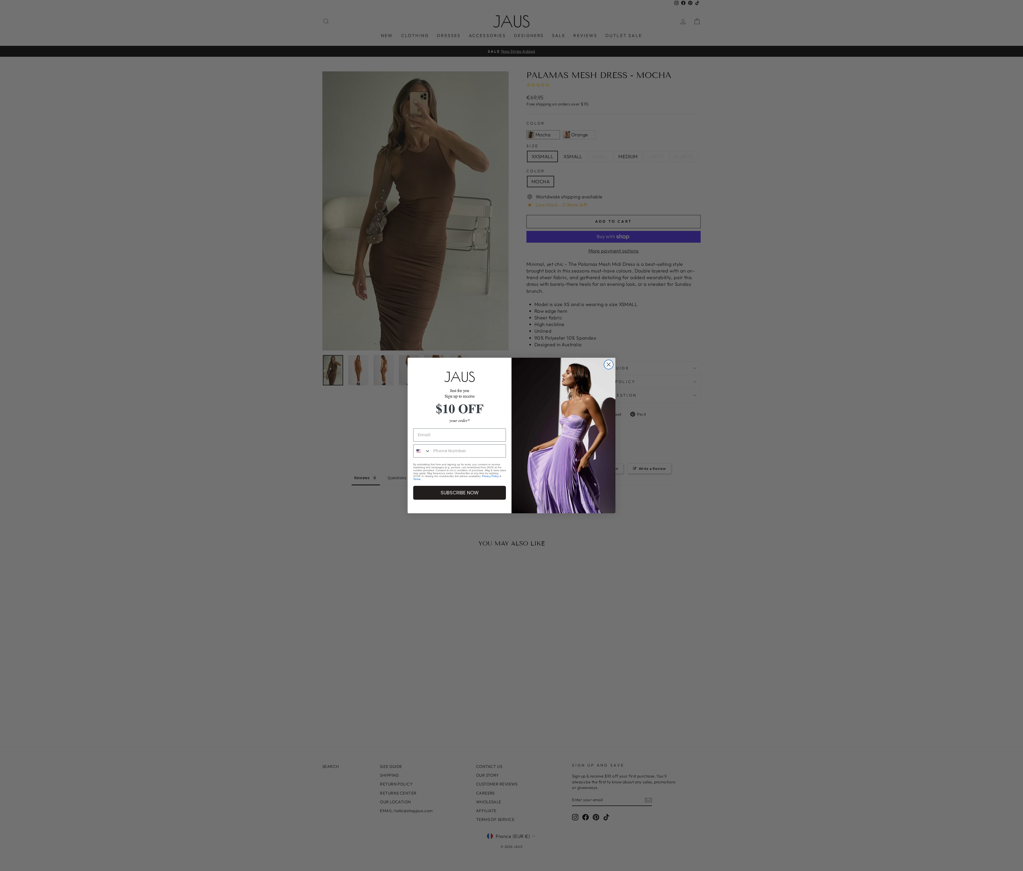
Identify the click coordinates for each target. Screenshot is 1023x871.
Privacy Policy (490, 476)
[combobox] (422, 451)
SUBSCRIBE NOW (460, 492)
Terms (416, 479)
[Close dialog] (608, 364)
